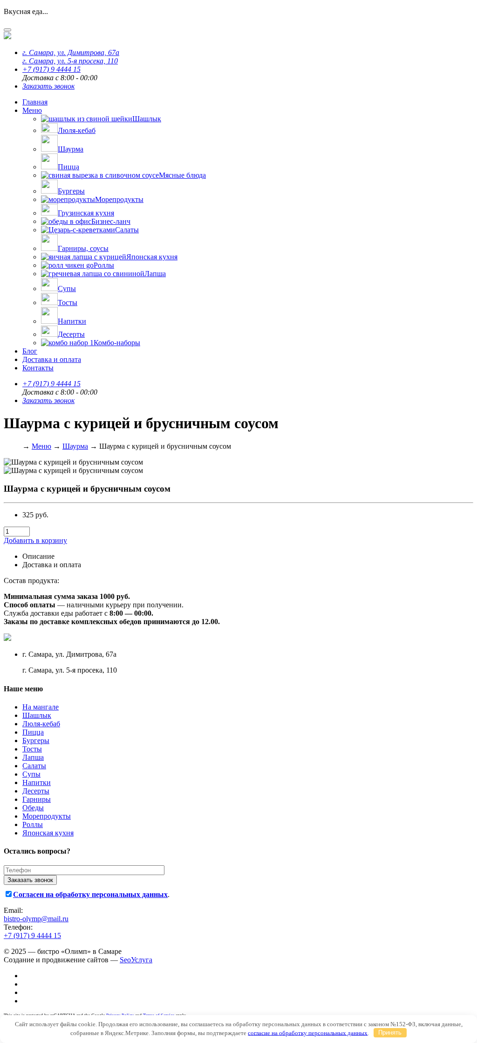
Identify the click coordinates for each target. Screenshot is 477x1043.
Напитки (36, 782)
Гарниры (36, 799)
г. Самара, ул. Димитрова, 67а (70, 52)
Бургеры (35, 740)
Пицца (33, 732)
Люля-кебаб (41, 724)
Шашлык (36, 715)
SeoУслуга (136, 960)
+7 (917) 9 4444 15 (51, 69)
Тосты (32, 749)
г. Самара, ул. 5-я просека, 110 (70, 61)
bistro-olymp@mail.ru (36, 919)
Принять (390, 1032)
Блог (29, 351)
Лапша (33, 757)
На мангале (40, 707)
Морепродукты (46, 816)
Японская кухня (48, 833)
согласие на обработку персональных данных (308, 1032)
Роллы (32, 824)
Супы (31, 774)
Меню (32, 110)
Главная (35, 102)
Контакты (38, 368)
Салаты (34, 766)
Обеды (33, 808)
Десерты (35, 791)
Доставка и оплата (51, 359)
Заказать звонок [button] (48, 86)
